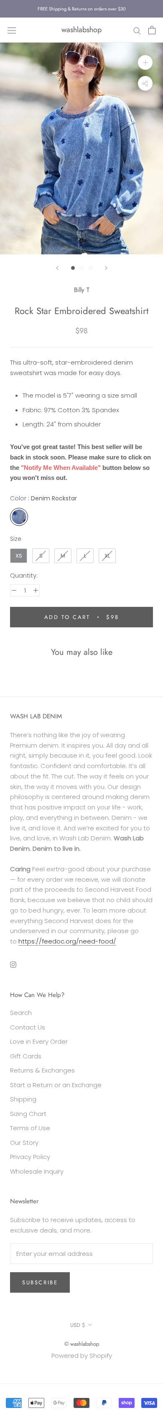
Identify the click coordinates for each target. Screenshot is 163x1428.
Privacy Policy (30, 1156)
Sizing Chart (28, 1113)
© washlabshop (81, 1344)
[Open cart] (151, 30)
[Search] (137, 29)
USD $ (77, 1325)
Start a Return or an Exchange (56, 1085)
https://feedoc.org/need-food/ (67, 941)
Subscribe (40, 1282)
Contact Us (27, 1027)
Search (21, 1012)
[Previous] (57, 268)
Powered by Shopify (81, 1355)
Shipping (23, 1099)
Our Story (24, 1142)
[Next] (106, 268)
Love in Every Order (39, 1041)
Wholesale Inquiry (37, 1171)
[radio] (19, 517)
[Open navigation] (12, 30)
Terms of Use (30, 1128)
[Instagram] (13, 964)
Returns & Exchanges (42, 1070)
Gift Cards (25, 1056)
